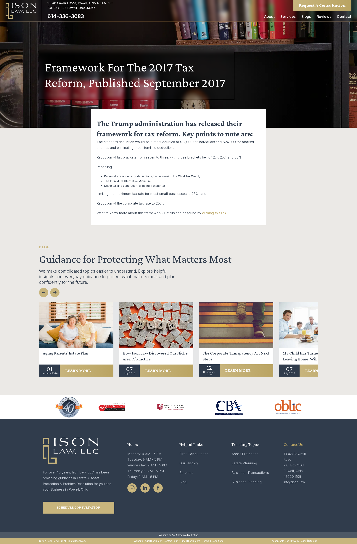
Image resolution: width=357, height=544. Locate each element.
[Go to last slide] (43, 292)
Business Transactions (250, 473)
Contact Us (293, 444)
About (269, 16)
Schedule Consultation (79, 507)
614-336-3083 (65, 16)
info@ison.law (294, 482)
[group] (76, 339)
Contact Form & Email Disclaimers (182, 541)
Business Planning (246, 482)
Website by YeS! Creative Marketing (178, 535)
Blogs (306, 16)
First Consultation (194, 454)
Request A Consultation (322, 5)
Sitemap (313, 541)
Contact (344, 16)
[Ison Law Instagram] (132, 488)
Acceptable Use (280, 541)
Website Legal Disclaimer (148, 541)
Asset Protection (245, 454)
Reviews (323, 16)
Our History (188, 463)
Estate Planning (244, 463)
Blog (183, 482)
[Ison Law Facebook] (158, 488)
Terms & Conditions (212, 541)
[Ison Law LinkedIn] (145, 488)
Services (288, 16)
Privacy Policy (298, 541)
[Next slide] (55, 292)
